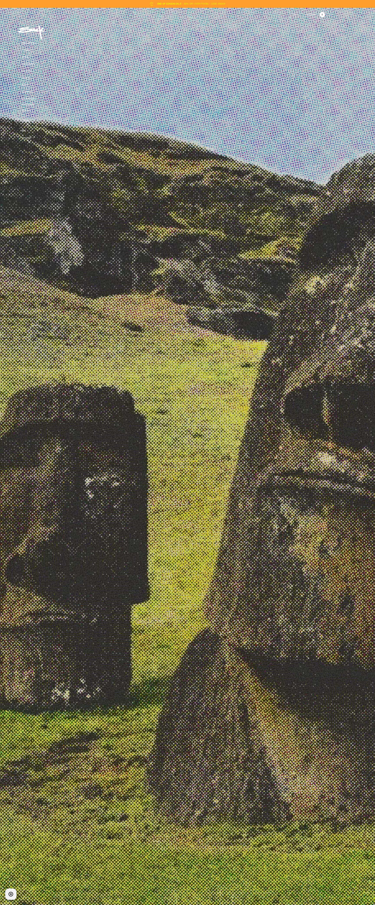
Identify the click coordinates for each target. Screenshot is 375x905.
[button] (322, 14)
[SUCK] (31, 32)
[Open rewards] (10, 894)
